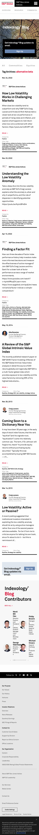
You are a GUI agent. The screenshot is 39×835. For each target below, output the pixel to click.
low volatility (17, 552)
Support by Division (8, 736)
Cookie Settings (10, 809)
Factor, (24, 310)
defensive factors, (16, 143)
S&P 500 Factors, (7, 315)
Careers (4, 753)
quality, (9, 313)
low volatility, (6, 224)
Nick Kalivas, (24, 145)
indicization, (6, 476)
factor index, (6, 475)
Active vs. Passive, (7, 220)
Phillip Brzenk (32, 617)
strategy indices (30, 393)
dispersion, (18, 222)
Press (4, 701)
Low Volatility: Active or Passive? (16, 509)
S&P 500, (32, 476)
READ (4, 133)
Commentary (33, 10)
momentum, (31, 312)
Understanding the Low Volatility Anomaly (15, 177)
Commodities (15, 65)
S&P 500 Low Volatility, (23, 148)
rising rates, (20, 146)
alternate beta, (26, 307)
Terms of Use (17, 814)
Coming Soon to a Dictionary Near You (16, 422)
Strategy (10, 393)
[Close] (36, 819)
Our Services (6, 785)
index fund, (13, 475)
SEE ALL (8, 605)
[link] (16, 675)
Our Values (5, 690)
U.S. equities (6, 316)
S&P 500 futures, (7, 478)
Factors (4, 139)
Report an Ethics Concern (10, 739)
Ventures (5, 697)
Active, (8, 307)
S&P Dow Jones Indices (17, 87)
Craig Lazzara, (6, 143)
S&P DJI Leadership (8, 777)
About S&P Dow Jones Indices (12, 773)
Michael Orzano (32, 642)
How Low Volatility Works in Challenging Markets (17, 96)
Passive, (4, 313)
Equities (30, 65)
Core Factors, (26, 309)
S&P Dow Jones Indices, (9, 225)
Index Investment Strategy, (10, 312)
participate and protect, (9, 146)
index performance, (23, 475)
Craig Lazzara (14, 409)
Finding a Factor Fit (15, 249)
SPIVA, (30, 315)
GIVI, (14, 393)
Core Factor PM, (17, 309)
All (3, 65)
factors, (25, 222)
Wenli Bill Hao (15, 614)
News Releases (7, 714)
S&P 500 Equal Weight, (9, 148)
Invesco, (16, 145)
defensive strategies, (8, 222)
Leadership (6, 761)
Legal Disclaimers (7, 814)
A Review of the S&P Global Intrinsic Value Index (17, 347)
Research (19, 10)
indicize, (12, 476)
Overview (6, 10)
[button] (10, 660)
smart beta (20, 225)
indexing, (5, 145)
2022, (3, 307)
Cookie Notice (27, 814)
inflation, (11, 145)
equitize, (26, 473)
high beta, (29, 310)
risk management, (18, 313)
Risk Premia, (28, 313)
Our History (5, 693)
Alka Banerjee (14, 332)
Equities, (5, 393)
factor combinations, (28, 143)
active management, (8, 473)
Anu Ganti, (5, 309)
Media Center (6, 789)
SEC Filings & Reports (9, 722)
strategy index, (28, 478)
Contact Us (5, 796)
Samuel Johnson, (18, 478)
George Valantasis (17, 643)
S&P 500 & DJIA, (13, 469)
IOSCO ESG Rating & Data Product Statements (17, 764)
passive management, (22, 476)
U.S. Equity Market (7, 479)
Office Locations (7, 743)
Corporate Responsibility (10, 757)
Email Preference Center (10, 803)
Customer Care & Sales (9, 732)
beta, (10, 309)
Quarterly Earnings (8, 718)
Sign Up (19, 51)
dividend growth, (16, 310)
